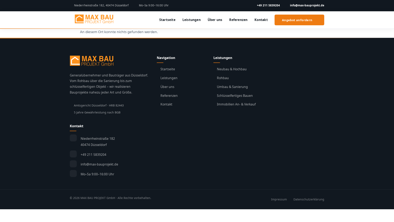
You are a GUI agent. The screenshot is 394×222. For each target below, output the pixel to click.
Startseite (167, 19)
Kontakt (261, 19)
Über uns (215, 19)
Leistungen (191, 19)
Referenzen (238, 19)
